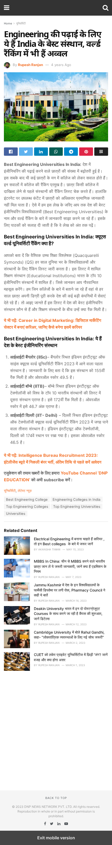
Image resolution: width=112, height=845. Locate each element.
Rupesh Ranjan (30, 65)
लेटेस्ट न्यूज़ (25, 491)
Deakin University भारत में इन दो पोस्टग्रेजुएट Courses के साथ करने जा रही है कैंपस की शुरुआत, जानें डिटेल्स (68, 613)
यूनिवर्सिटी (21, 23)
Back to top (56, 798)
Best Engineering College (27, 499)
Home (8, 23)
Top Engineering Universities (76, 506)
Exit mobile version (56, 837)
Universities (15, 513)
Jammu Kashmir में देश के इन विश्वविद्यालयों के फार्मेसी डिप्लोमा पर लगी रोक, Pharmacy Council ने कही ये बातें (69, 590)
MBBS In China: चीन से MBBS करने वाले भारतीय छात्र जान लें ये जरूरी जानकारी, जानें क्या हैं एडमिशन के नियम (70, 566)
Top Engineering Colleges (27, 506)
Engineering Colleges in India (77, 499)
